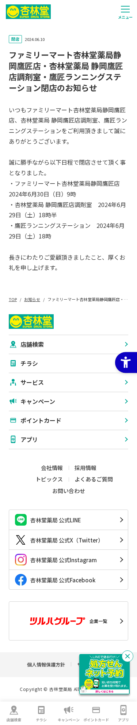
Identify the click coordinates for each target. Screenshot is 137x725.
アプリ (123, 719)
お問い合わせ (68, 491)
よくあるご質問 (94, 479)
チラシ (41, 719)
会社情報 (52, 468)
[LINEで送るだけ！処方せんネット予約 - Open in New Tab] (104, 674)
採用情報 (85, 468)
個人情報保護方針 (46, 664)
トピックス (49, 479)
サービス (32, 382)
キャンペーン (69, 719)
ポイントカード (96, 719)
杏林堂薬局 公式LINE (55, 520)
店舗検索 (14, 719)
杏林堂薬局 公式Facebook (62, 580)
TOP (13, 299)
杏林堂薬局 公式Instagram (63, 560)
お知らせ (32, 299)
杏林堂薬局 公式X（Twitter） (66, 540)
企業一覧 (98, 621)
